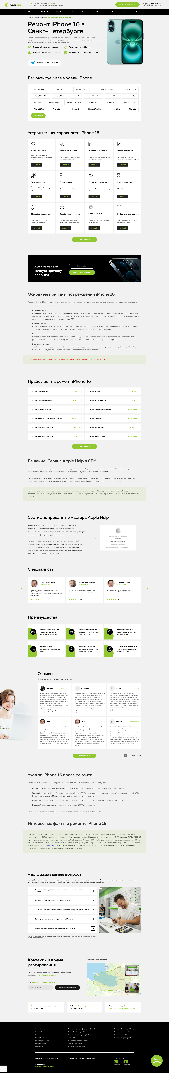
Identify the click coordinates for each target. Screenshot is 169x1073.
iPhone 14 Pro (113, 96)
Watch (58, 12)
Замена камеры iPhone (122, 1035)
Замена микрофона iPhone (123, 1032)
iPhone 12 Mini (58, 109)
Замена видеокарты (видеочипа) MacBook (82, 1029)
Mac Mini (96, 12)
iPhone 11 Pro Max (94, 109)
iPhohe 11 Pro (115, 109)
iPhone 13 (110, 102)
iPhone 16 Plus (39, 89)
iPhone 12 (75, 109)
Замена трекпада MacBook (77, 1040)
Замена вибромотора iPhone (124, 1029)
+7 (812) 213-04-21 (151, 4)
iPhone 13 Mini (54, 102)
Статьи (138, 12)
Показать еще (84, 755)
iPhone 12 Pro (39, 109)
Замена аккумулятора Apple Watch (80, 1035)
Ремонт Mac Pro (40, 1043)
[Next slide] (140, 538)
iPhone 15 (75, 96)
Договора (40, 937)
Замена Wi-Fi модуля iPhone (78, 1032)
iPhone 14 (37, 102)
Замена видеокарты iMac (76, 1046)
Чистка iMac (72, 1038)
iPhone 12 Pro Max (129, 102)
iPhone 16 (60, 89)
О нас (114, 12)
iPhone (30, 12)
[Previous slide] (95, 538)
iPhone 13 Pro (94, 102)
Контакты (126, 12)
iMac (83, 12)
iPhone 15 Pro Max (40, 96)
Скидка (156, 1061)
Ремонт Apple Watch (42, 1040)
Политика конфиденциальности (46, 1058)
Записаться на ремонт (127, 4)
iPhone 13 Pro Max (74, 102)
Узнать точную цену (47, 62)
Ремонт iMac (39, 1032)
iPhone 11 (132, 109)
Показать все (38, 115)
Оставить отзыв (135, 755)
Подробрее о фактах (49, 845)
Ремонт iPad (39, 1035)
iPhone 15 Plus (130, 89)
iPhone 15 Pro (60, 96)
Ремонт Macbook (40, 1038)
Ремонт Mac (39, 1046)
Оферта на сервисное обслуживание (81, 1058)
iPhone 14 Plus (130, 96)
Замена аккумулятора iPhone (124, 1038)
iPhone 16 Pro (81, 89)
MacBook (44, 12)
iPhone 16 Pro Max (106, 89)
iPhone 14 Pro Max (93, 96)
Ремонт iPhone (40, 1029)
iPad (71, 12)
